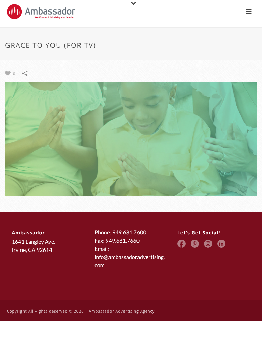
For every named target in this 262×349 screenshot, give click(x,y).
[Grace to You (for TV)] (131, 138)
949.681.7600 (129, 232)
